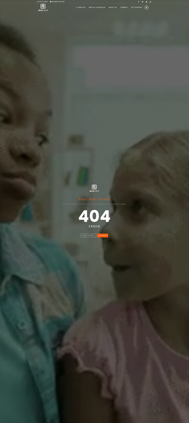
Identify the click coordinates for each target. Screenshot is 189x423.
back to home (88, 235)
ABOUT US (113, 7)
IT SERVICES (81, 7)
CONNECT (124, 7)
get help (102, 235)
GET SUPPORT (137, 7)
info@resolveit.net (58, 1)
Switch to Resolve (97, 7)
